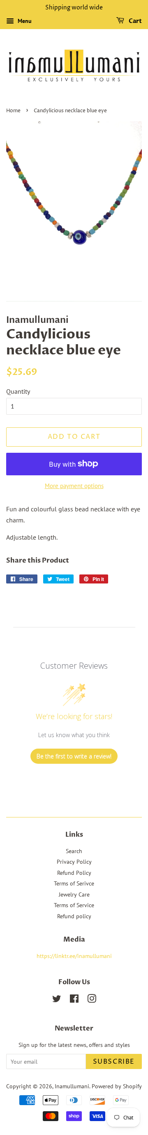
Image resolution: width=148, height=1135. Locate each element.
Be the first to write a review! (74, 756)
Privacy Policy (74, 861)
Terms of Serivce (74, 883)
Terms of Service (74, 905)
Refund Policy (74, 872)
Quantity (18, 391)
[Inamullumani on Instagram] (91, 1000)
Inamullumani (72, 1086)
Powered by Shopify (117, 1086)
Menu (24, 21)
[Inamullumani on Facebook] (74, 1000)
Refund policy (74, 916)
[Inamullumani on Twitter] (56, 1000)
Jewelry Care (74, 894)
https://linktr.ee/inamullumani (74, 956)
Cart (134, 21)
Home (13, 110)
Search (74, 851)
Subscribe (114, 1061)
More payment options (74, 486)
